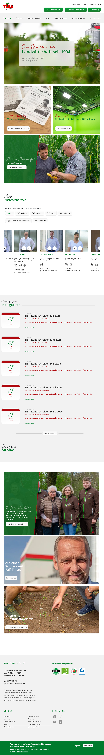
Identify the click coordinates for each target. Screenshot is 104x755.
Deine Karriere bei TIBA (16, 167)
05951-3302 (94, 267)
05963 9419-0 (76, 4)
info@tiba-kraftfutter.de (93, 4)
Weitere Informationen (19, 752)
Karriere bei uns (61, 18)
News (48, 18)
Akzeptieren (77, 745)
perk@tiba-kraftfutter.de (29, 248)
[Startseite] (8, 6)
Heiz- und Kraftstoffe (34, 721)
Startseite (7, 18)
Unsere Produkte (34, 18)
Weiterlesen (29, 327)
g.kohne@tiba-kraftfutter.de (4, 248)
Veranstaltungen (78, 18)
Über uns (19, 18)
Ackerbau (31, 719)
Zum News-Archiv (50, 433)
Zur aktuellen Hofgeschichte (17, 524)
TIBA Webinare (52, 10)
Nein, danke (88, 745)
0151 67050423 (75, 249)
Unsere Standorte (33, 727)
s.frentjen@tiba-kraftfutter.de (80, 249)
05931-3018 (49, 248)
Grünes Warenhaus (34, 724)
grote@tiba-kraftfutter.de (55, 248)
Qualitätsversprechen (62, 663)
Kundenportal (95, 18)
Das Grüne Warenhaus (76, 10)
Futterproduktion (33, 716)
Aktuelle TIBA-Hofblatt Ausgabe (18, 128)
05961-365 (24, 248)
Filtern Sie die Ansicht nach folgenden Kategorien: (23, 208)
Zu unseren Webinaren (63, 128)
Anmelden (93, 10)
